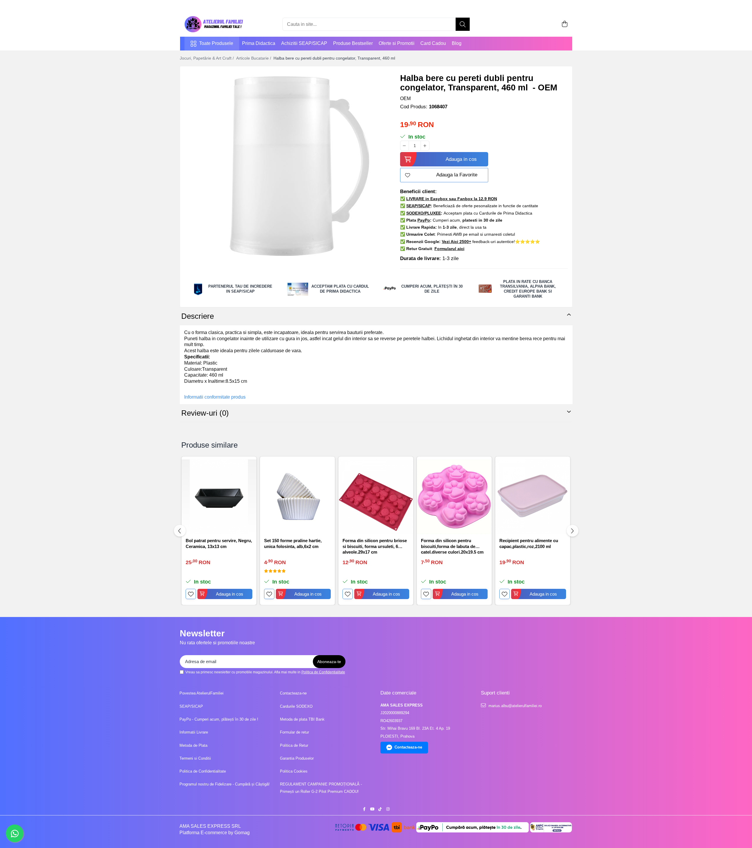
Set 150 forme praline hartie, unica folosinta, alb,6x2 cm (293, 543)
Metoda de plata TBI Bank (302, 719)
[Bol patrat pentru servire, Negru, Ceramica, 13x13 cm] (219, 496)
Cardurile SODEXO (296, 706)
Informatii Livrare (193, 732)
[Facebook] (364, 809)
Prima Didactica (258, 43)
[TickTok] (380, 809)
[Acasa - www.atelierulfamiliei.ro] (213, 24)
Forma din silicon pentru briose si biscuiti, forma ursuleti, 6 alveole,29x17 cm (375, 546)
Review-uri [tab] (205, 413)
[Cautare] (463, 24)
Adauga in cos (461, 159)
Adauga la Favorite (456, 175)
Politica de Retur (294, 745)
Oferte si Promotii (396, 43)
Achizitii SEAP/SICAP (304, 43)
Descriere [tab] (197, 316)
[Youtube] (372, 809)
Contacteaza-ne (293, 693)
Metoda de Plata (193, 745)
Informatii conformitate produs (215, 397)
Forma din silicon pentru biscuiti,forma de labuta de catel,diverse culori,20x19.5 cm (452, 546)
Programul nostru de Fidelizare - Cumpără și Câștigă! (224, 784)
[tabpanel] (284, 166)
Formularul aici (449, 248)
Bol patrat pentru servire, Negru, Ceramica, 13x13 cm (219, 543)
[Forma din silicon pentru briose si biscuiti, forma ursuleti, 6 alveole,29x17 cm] (375, 496)
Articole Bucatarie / (254, 58)
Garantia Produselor (297, 758)
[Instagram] (388, 809)
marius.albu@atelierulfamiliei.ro (514, 706)
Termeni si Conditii (195, 758)
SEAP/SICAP (191, 706)
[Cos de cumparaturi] (565, 24)
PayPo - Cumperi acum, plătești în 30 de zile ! (218, 719)
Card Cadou (433, 43)
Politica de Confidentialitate (323, 672)
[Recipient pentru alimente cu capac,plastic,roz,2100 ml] (532, 496)
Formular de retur (294, 732)
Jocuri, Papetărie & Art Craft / (207, 58)
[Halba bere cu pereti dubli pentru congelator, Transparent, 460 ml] (284, 166)
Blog (456, 43)
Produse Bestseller (353, 43)
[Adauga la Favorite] (191, 594)
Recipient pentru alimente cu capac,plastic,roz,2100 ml (528, 543)
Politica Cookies (294, 771)
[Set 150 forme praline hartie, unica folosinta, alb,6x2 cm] (297, 496)
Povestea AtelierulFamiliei (201, 693)
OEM (405, 98)
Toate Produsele (216, 43)
